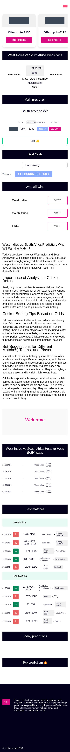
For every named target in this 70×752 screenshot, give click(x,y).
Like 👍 (35, 140)
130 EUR (55, 129)
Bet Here (19, 39)
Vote (57, 200)
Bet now (42, 129)
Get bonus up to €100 (33, 174)
